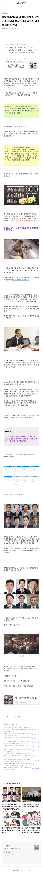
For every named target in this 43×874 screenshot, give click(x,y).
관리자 (28, 870)
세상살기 (21, 3)
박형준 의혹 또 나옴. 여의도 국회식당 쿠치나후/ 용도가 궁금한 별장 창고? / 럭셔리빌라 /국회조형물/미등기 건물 (17, 729)
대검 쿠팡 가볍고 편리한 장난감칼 (19, 47)
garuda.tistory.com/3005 (20, 279)
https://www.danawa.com (14, 59)
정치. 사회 (6, 724)
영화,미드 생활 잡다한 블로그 (12, 849)
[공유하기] (10, 716)
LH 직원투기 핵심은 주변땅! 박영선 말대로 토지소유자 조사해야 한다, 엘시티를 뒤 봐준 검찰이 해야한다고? (17, 755)
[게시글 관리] (12, 716)
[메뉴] (3, 3)
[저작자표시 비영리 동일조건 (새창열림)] (26, 717)
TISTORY (22, 870)
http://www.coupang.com (14, 44)
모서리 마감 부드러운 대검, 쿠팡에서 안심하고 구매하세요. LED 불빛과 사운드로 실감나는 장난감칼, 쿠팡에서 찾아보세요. (21, 51)
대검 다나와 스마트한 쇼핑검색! (14, 62)
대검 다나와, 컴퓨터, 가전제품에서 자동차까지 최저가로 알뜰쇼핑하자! (15, 66)
